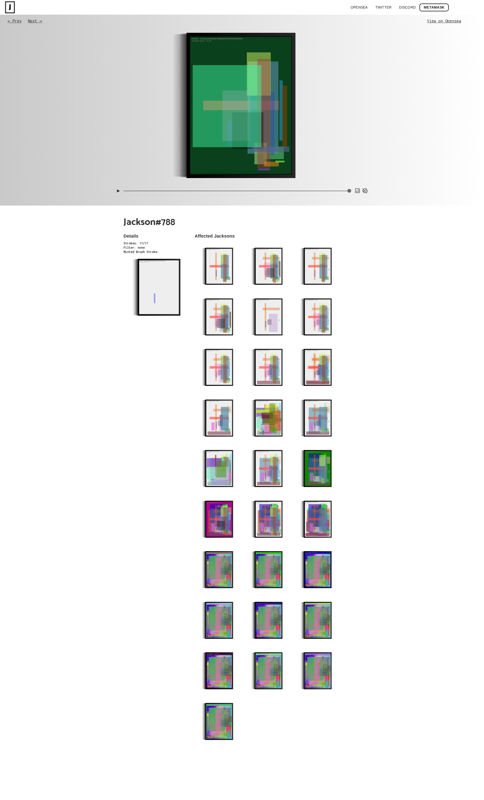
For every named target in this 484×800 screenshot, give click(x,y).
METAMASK (434, 7)
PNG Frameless (358, 178)
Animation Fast (357, 168)
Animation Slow (357, 163)
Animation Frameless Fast (350, 153)
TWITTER (383, 7)
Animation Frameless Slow (350, 148)
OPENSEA (359, 7)
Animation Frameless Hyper (349, 158)
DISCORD (407, 7)
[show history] (357, 191)
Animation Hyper (356, 173)
